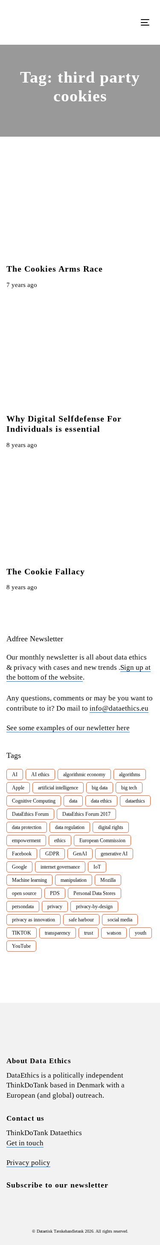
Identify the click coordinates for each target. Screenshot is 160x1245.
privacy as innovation (33, 920)
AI (14, 774)
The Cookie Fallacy (45, 571)
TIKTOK (21, 933)
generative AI (114, 854)
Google (19, 867)
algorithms (129, 774)
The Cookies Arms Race (54, 268)
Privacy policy (28, 1163)
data (73, 801)
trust (88, 933)
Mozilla (108, 880)
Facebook (22, 854)
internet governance (60, 867)
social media (120, 920)
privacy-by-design (94, 906)
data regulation (69, 827)
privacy (54, 906)
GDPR (52, 854)
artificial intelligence (58, 788)
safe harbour (81, 920)
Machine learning (29, 880)
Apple (18, 788)
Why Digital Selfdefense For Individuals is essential (64, 423)
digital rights (110, 827)
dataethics (135, 801)
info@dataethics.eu (119, 708)
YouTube (21, 946)
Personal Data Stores (94, 893)
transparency (57, 933)
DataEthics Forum (30, 814)
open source (24, 893)
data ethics (101, 801)
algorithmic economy (84, 774)
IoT (97, 867)
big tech (129, 788)
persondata (23, 906)
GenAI (80, 854)
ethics (60, 840)
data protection (26, 827)
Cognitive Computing (33, 801)
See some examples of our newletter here (68, 728)
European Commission (102, 840)
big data (100, 788)
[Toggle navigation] (126, 22)
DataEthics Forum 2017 (86, 814)
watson (114, 933)
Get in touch (25, 1143)
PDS (55, 893)
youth (140, 933)
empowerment (26, 840)
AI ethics (40, 774)
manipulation (74, 880)
